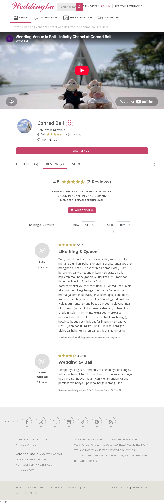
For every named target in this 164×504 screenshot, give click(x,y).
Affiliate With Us (26, 444)
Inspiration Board (80, 17)
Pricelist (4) (27, 164)
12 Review (42, 267)
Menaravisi (71, 487)
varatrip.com (44, 464)
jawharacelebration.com (31, 459)
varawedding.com (51, 454)
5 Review (42, 382)
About (77, 164)
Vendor (23, 17)
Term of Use (140, 487)
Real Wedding (111, 17)
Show (75, 225)
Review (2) (55, 164)
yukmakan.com (25, 470)
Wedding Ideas (48, 17)
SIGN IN (105, 6)
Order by (110, 228)
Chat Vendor (82, 150)
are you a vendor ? (128, 6)
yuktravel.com (25, 464)
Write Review (83, 210)
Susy (42, 261)
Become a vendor (43, 439)
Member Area (23, 439)
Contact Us (30, 492)
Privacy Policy (119, 487)
